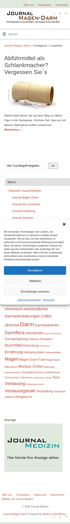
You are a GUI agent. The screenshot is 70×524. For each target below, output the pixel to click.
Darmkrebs (34, 333)
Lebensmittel (53, 352)
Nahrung (49, 366)
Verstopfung (44, 391)
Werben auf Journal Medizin (17, 499)
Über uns (29, 4)
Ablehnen (35, 281)
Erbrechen (44, 346)
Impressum (48, 299)
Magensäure (53, 359)
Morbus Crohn (30, 366)
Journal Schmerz (22, 217)
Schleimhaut (52, 372)
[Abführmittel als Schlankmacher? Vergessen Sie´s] (35, 96)
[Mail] (65, 14)
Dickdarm (46, 339)
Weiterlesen (13, 129)
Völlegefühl (59, 391)
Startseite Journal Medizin (24, 190)
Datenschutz (57, 494)
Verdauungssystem (35, 384)
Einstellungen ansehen (35, 291)
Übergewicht (23, 396)
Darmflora (14, 332)
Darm (27, 324)
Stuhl (56, 377)
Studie (49, 377)
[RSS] (59, 14)
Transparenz (45, 4)
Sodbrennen (26, 377)
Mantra (46, 514)
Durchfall (13, 345)
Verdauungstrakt (20, 390)
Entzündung (30, 345)
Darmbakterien (47, 325)
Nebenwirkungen (13, 372)
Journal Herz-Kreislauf (26, 204)
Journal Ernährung (23, 211)
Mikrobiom (11, 366)
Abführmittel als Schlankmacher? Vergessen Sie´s (26, 65)
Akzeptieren (35, 270)
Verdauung (15, 383)
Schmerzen (12, 377)
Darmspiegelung (16, 339)
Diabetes (33, 339)
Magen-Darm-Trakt (32, 359)
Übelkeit (9, 397)
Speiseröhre (39, 377)
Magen (12, 359)
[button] (64, 224)
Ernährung (14, 352)
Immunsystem (34, 352)
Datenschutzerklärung (29, 299)
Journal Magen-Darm (17, 45)
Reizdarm (39, 372)
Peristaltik (27, 372)
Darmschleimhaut (53, 333)
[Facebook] (54, 14)
